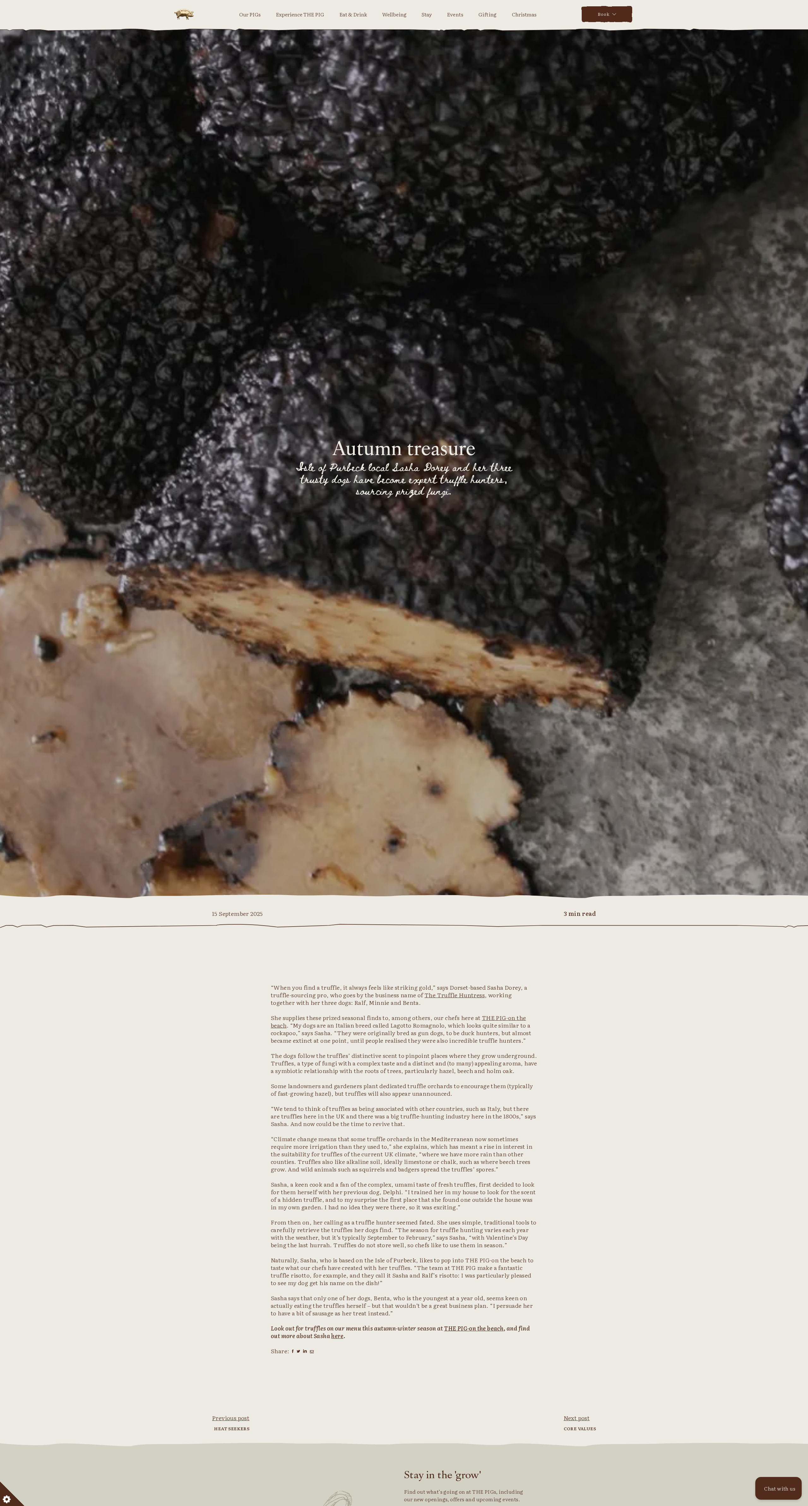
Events (455, 14)
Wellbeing (394, 14)
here (337, 1335)
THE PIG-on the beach (473, 1328)
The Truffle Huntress (455, 995)
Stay (427, 14)
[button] (778, 1488)
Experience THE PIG (300, 14)
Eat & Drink (353, 14)
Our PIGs (250, 14)
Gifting (487, 14)
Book (603, 14)
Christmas (524, 14)
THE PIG (184, 14)
